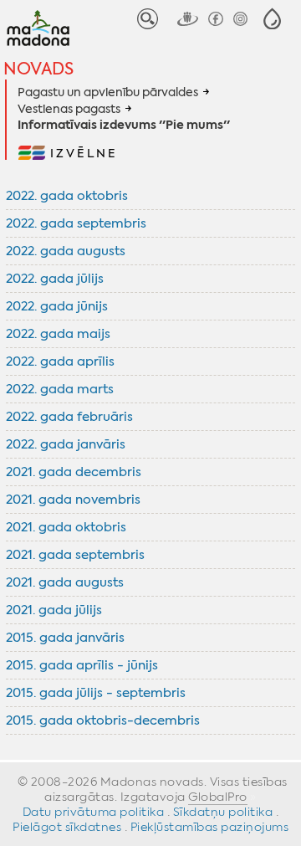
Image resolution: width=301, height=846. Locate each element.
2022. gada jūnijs (57, 306)
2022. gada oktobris (67, 195)
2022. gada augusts (65, 251)
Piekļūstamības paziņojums (209, 826)
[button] (272, 19)
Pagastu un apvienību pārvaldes (108, 92)
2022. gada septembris (76, 223)
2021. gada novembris (73, 499)
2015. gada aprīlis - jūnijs (82, 665)
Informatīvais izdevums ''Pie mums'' (124, 125)
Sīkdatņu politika (223, 811)
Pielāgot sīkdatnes (67, 826)
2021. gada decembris (73, 472)
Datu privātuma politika (94, 811)
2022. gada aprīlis (60, 361)
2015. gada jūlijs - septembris (96, 692)
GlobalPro (217, 796)
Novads (38, 68)
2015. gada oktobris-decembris (103, 720)
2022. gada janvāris (65, 444)
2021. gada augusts (65, 582)
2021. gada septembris (75, 554)
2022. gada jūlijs (55, 278)
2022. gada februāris (69, 416)
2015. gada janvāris (65, 637)
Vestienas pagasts (69, 108)
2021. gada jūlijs (54, 610)
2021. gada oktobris (66, 527)
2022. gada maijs (58, 334)
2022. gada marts (60, 389)
